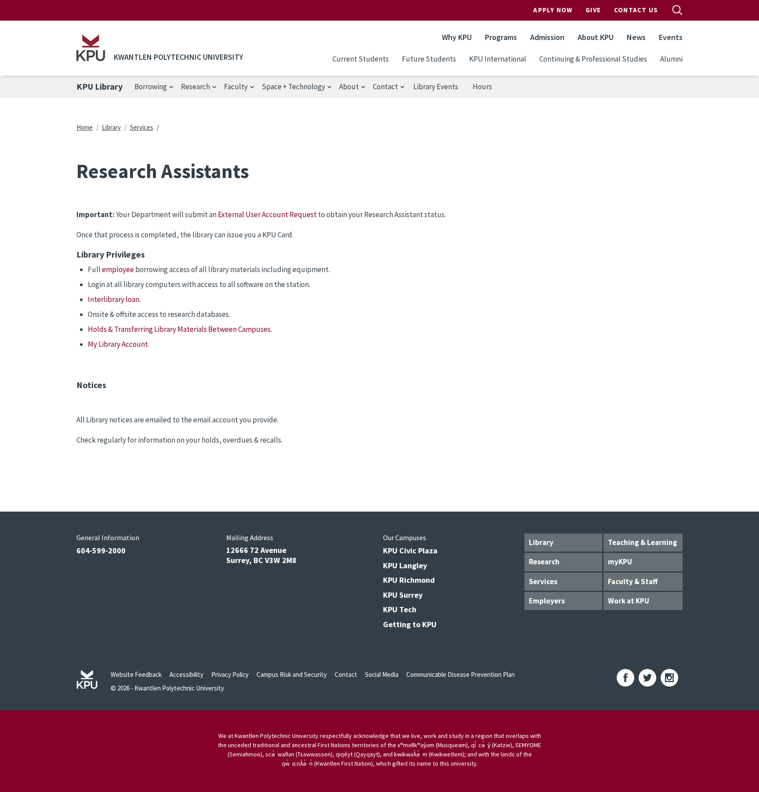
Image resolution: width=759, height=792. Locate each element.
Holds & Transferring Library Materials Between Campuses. (180, 329)
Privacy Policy (230, 674)
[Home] (90, 48)
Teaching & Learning (642, 542)
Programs (501, 37)
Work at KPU (628, 601)
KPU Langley (405, 565)
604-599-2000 (101, 550)
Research (544, 562)
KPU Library (99, 86)
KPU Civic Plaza (410, 550)
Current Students (361, 59)
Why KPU (457, 37)
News (636, 37)
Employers (547, 601)
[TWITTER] (647, 678)
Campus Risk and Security (292, 674)
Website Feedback (136, 674)
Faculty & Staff (633, 581)
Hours (482, 86)
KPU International (497, 59)
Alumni (671, 59)
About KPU (596, 37)
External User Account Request (268, 214)
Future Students (429, 59)
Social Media (381, 674)
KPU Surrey (403, 595)
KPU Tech (399, 609)
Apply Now (552, 10)
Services (141, 127)
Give (593, 10)
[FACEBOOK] (625, 678)
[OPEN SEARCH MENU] (677, 10)
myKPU (620, 562)
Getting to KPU (410, 624)
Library (111, 127)
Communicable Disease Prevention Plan (460, 674)
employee (118, 269)
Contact (346, 674)
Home (84, 127)
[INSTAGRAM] (669, 678)
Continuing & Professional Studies (593, 59)
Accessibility (186, 674)
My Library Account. (118, 344)
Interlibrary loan (113, 299)
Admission (547, 37)
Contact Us (636, 10)
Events (671, 37)
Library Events (435, 86)
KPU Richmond (409, 580)
